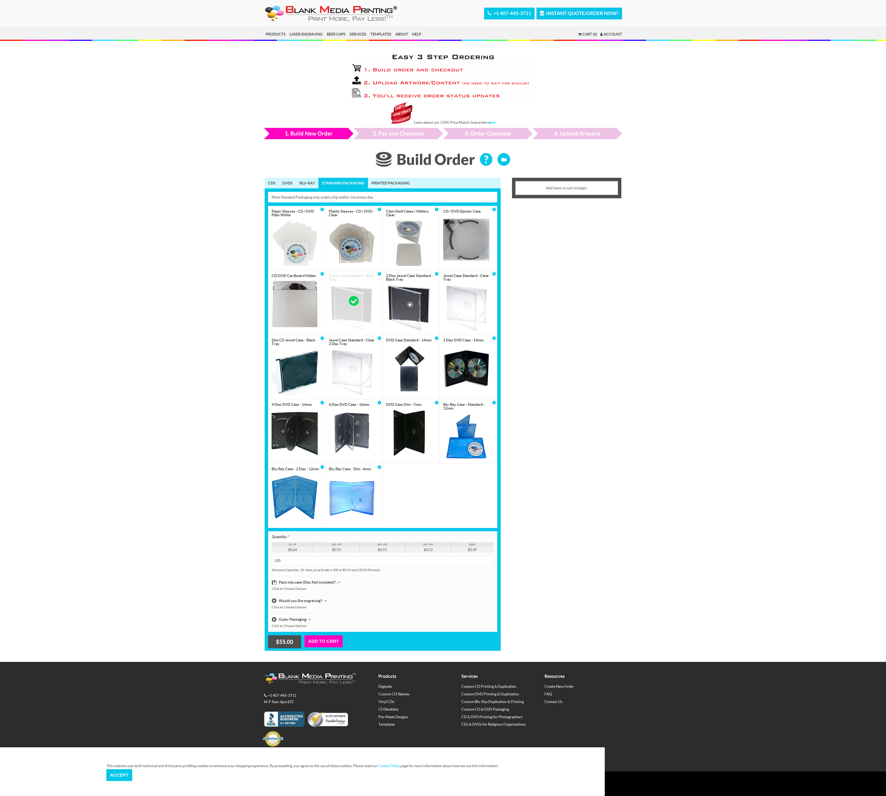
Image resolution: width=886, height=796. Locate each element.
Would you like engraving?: (301, 600)
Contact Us (554, 701)
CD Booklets (388, 709)
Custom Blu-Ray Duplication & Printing (492, 701)
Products (276, 34)
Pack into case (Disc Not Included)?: (308, 582)
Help (416, 34)
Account (613, 34)
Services (358, 34)
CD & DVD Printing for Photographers (491, 717)
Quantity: (281, 537)
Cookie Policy (389, 765)
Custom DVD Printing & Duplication (490, 694)
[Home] (332, 20)
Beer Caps (336, 34)
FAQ (548, 694)
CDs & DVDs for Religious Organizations (493, 724)
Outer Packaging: (293, 619)
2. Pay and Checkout (398, 133)
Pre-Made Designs (393, 717)
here (491, 122)
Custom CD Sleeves (394, 694)
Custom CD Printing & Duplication (488, 686)
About (401, 34)
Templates (380, 34)
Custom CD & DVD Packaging (485, 709)
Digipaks (385, 686)
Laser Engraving (306, 34)
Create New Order (559, 686)
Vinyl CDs (386, 701)
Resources (555, 676)
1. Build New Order (309, 133)
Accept (119, 775)
